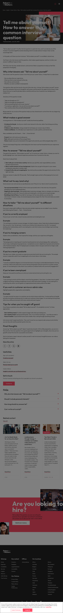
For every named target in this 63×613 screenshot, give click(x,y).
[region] (31, 607)
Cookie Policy (48, 607)
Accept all (27, 610)
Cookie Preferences (16, 610)
